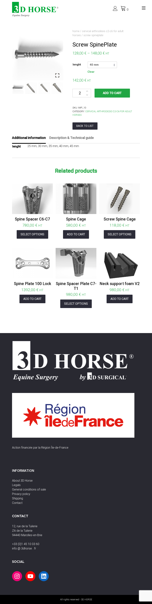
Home (75, 31)
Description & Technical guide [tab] (71, 138)
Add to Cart (112, 93)
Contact (17, 503)
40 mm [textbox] (94, 64)
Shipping (17, 498)
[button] (57, 56)
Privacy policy (21, 494)
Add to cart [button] (76, 234)
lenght (77, 64)
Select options (32, 234)
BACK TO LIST (85, 126)
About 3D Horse (22, 480)
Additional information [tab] (29, 138)
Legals (16, 485)
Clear (91, 71)
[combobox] (102, 65)
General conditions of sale (29, 489)
